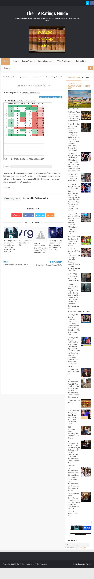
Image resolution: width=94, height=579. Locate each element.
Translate (82, 548)
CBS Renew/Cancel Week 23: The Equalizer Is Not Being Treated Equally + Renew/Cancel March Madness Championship (74, 388)
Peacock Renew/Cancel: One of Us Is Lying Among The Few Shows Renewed (40, 247)
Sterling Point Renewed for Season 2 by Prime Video (72, 177)
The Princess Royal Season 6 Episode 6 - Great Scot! (79, 86)
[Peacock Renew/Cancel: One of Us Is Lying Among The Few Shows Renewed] (40, 234)
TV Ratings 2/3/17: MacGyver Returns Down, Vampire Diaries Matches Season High (55, 245)
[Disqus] (33, 302)
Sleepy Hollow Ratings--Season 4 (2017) (49, 265)
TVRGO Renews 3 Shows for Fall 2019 (25, 243)
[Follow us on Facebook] (92, 3)
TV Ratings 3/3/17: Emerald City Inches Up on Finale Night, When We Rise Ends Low (11, 246)
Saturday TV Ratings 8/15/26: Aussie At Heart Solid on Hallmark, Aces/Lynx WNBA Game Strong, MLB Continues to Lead (74, 224)
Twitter (41, 215)
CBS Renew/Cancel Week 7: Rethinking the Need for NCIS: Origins (73, 432)
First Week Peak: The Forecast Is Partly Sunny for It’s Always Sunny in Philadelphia (74, 116)
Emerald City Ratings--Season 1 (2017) (15, 264)
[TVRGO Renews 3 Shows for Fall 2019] (25, 233)
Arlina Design (86, 564)
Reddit (18, 215)
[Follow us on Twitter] (87, 3)
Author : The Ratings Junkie (35, 198)
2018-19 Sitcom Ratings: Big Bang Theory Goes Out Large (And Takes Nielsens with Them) (73, 417)
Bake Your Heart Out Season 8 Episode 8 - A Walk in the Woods (74, 241)
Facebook (29, 215)
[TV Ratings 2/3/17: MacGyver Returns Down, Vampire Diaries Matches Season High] (55, 233)
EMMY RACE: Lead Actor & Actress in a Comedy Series (73, 277)
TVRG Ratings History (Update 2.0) (73, 371)
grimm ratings (44, 97)
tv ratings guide (56, 97)
